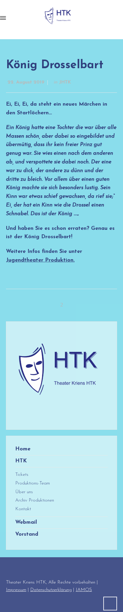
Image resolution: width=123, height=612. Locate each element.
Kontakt (23, 509)
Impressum (16, 589)
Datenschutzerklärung (51, 589)
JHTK (65, 82)
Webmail (26, 522)
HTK (21, 461)
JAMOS (84, 589)
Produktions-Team (32, 483)
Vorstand (26, 534)
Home (22, 449)
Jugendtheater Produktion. (40, 260)
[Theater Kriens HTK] (58, 18)
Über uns (24, 492)
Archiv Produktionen (34, 500)
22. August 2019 (25, 82)
